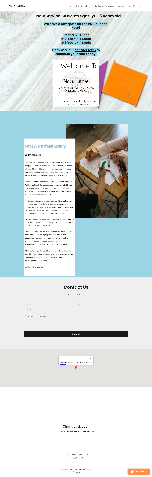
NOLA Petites (17, 6)
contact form (85, 50)
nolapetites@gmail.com (83, 101)
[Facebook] (76, 461)
